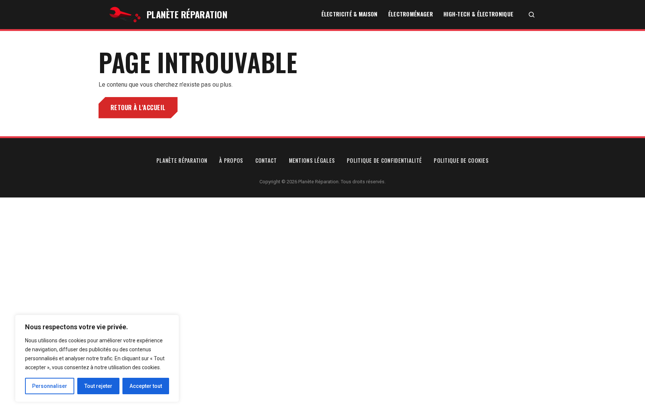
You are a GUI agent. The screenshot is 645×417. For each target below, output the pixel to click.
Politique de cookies (461, 160)
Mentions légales (312, 160)
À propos (231, 160)
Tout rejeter (98, 386)
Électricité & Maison (349, 14)
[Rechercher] (531, 15)
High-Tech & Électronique (478, 14)
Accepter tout (146, 386)
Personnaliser (49, 386)
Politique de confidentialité (384, 160)
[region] (97, 358)
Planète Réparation (181, 160)
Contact (266, 160)
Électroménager (410, 14)
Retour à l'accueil (138, 107)
